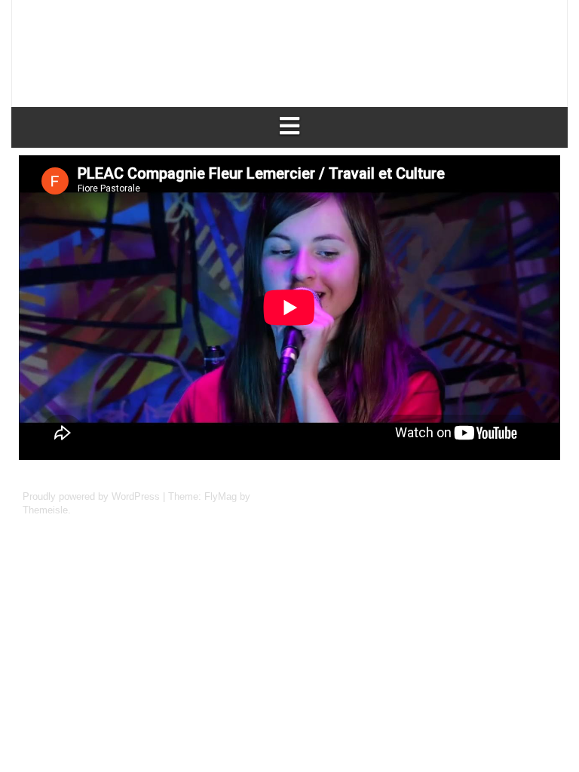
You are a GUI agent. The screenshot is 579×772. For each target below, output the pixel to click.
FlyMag (220, 496)
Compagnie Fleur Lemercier (225, 40)
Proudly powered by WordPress (93, 496)
